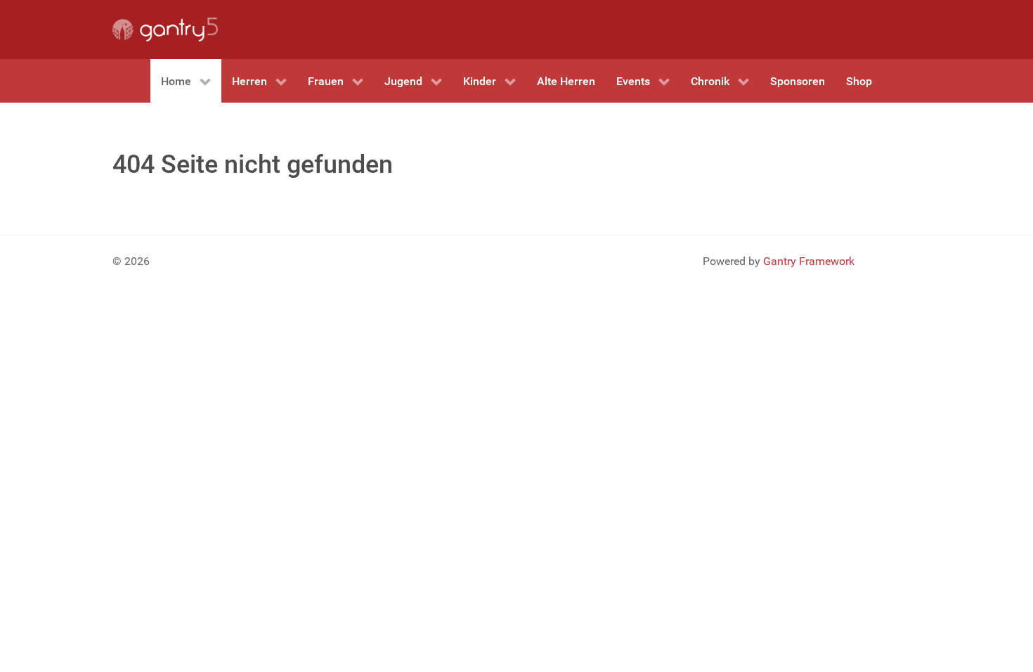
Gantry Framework (809, 261)
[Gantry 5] (165, 29)
